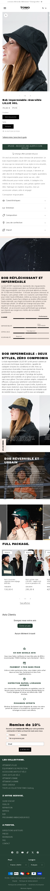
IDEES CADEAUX (8, 785)
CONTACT (6, 843)
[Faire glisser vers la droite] (30, 95)
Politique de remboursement (28, 881)
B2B (4, 814)
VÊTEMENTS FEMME (10, 778)
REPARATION (7, 807)
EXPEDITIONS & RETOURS (12, 830)
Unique (9, 127)
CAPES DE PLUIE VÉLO (11, 775)
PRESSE (5, 834)
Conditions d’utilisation (36, 885)
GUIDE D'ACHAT (8, 801)
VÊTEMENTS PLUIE (9, 765)
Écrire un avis (25, 625)
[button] (25, 201)
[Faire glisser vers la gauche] (19, 95)
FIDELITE (5, 804)
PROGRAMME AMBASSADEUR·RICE (16, 817)
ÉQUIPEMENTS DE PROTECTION (15, 768)
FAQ (4, 840)
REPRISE (5, 811)
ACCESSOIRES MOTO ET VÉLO (14, 772)
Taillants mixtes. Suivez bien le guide (14, 137)
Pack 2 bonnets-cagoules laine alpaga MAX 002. (12, 581)
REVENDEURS (7, 837)
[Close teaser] (7, 438)
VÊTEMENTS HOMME (10, 781)
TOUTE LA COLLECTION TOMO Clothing (18, 788)
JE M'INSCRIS (25, 749)
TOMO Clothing (15, 878)
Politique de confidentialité (17, 885)
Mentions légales (26, 888)
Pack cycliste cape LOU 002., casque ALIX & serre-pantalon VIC (33, 581)
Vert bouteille (12, 117)
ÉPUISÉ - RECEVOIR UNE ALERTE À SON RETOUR (25, 147)
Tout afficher (25, 603)
